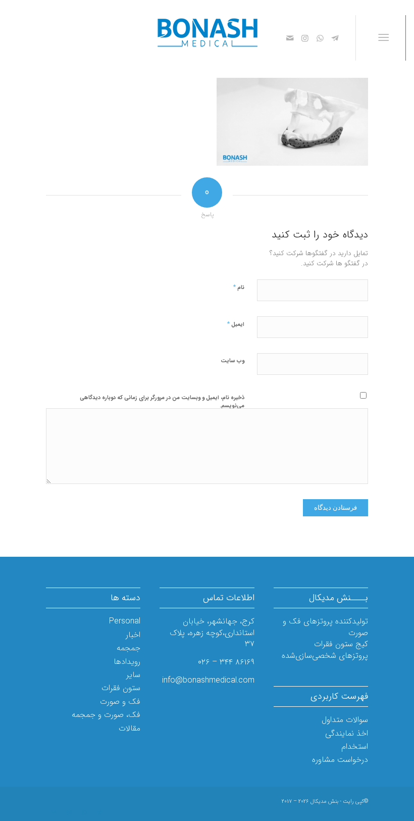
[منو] (385, 38)
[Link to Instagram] (305, 37)
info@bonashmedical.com (208, 680)
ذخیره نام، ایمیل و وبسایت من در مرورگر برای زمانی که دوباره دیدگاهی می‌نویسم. (162, 402)
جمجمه (128, 648)
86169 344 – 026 (226, 662)
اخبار (133, 635)
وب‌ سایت (232, 361)
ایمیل (235, 324)
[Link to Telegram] (335, 37)
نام (238, 287)
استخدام (354, 746)
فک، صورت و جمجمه (106, 714)
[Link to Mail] (289, 37)
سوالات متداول (345, 719)
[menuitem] (385, 38)
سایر (133, 674)
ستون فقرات (120, 688)
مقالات (129, 728)
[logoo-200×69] (207, 38)
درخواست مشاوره (340, 759)
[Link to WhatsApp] (320, 37)
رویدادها (127, 661)
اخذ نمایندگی (346, 733)
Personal (124, 621)
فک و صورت (120, 701)
